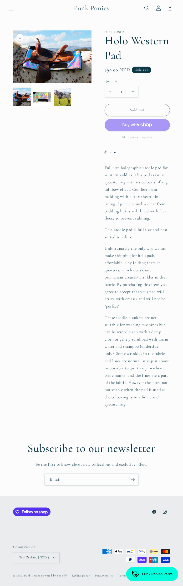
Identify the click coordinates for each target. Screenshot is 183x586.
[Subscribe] (132, 480)
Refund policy (81, 575)
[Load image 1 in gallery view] (22, 97)
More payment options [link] (137, 137)
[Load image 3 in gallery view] (62, 97)
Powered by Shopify (54, 575)
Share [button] (113, 152)
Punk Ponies (32, 575)
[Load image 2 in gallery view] (42, 97)
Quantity (111, 81)
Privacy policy (104, 575)
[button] (11, 8)
